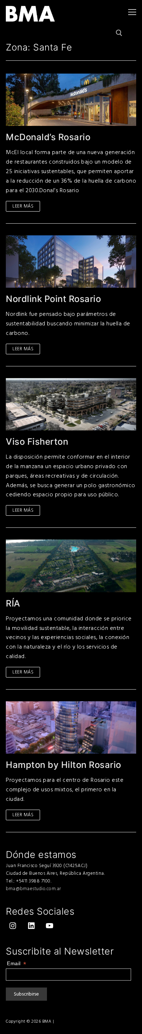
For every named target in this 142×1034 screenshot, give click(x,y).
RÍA (13, 603)
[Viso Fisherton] (71, 404)
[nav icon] (132, 12)
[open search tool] (119, 33)
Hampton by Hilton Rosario (63, 764)
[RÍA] (71, 566)
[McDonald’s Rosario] (71, 100)
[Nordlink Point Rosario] (71, 261)
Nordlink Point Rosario (53, 299)
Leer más (22, 206)
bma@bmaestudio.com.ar (33, 889)
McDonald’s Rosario (48, 137)
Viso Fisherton (37, 441)
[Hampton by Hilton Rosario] (71, 727)
